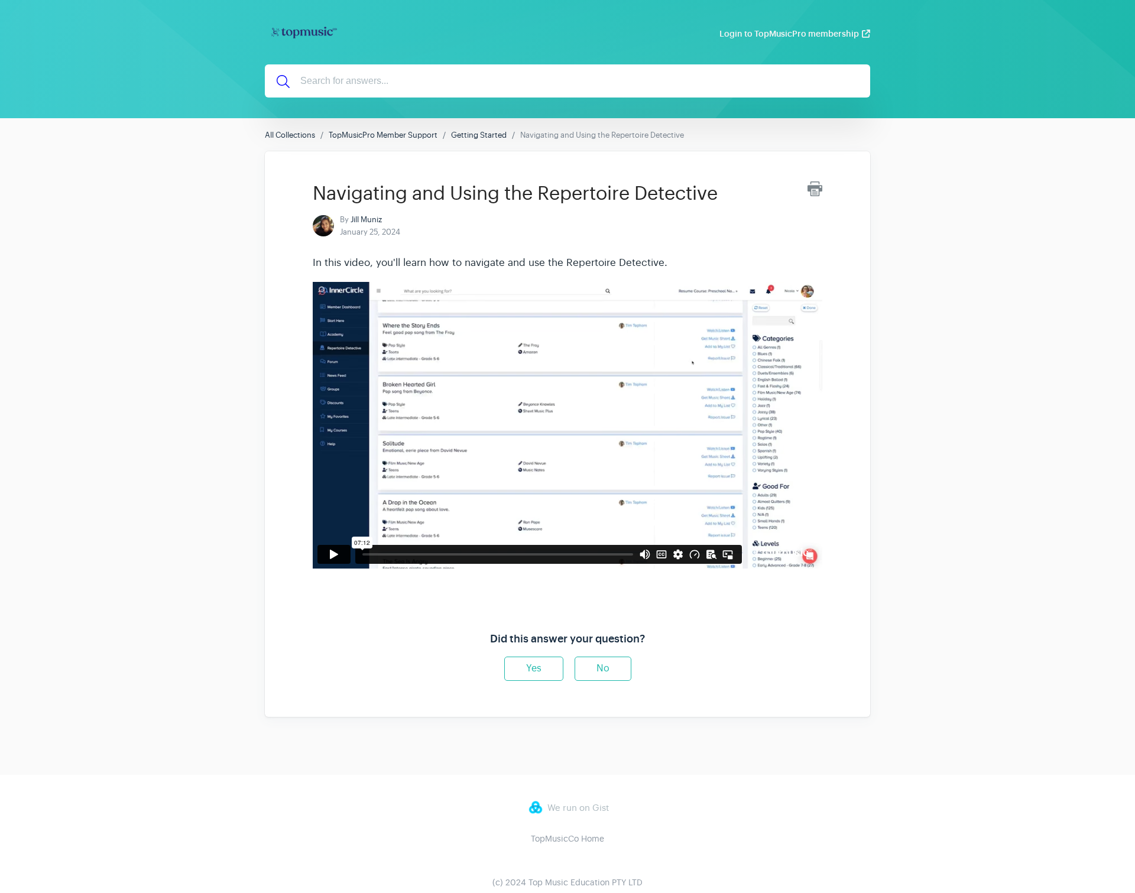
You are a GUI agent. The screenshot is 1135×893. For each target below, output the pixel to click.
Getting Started (479, 135)
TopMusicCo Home (567, 838)
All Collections (290, 135)
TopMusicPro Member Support (383, 135)
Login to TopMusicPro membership (789, 34)
